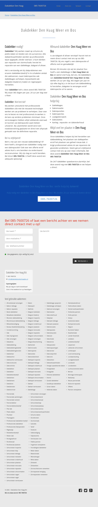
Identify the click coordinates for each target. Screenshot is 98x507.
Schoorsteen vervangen (38, 394)
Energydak (50, 372)
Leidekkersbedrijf (73, 342)
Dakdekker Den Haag (14, 5)
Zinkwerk (34, 462)
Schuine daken (35, 415)
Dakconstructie (11, 363)
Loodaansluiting (73, 357)
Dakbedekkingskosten (14, 351)
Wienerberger (35, 457)
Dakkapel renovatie (34, 372)
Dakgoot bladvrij (33, 315)
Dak (8, 333)
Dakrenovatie (51, 327)
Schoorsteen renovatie (14, 466)
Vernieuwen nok (36, 439)
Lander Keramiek (73, 336)
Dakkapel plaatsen (34, 369)
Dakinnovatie (32, 348)
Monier (70, 372)
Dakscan (49, 336)
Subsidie (33, 424)
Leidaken (71, 339)
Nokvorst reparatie (74, 384)
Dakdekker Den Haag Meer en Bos (22, 15)
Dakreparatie (51, 330)
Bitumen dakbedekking (14, 318)
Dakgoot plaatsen (33, 327)
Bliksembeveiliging (13, 324)
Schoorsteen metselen (14, 457)
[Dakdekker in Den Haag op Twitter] (86, 490)
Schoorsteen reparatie (14, 468)
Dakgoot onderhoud (34, 324)
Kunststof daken (73, 330)
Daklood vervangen (53, 309)
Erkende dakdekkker (53, 375)
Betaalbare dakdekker (14, 315)
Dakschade (50, 339)
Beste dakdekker (12, 312)
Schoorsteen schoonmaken (15, 472)
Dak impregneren (12, 336)
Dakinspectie (32, 351)
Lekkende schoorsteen (75, 348)
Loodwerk (71, 363)
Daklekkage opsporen (54, 303)
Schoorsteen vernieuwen (15, 480)
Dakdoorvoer (11, 390)
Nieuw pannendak (74, 381)
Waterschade (35, 454)
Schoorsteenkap (36, 403)
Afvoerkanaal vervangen (15, 303)
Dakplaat (50, 318)
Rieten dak (10, 436)
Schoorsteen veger (13, 477)
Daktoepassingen (52, 348)
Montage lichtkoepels (75, 375)
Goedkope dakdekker (54, 384)
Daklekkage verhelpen (54, 306)
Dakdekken (10, 369)
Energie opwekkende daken (56, 366)
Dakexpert (31, 306)
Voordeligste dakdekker (38, 448)
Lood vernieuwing (74, 354)
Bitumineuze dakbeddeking (16, 321)
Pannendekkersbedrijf (14, 406)
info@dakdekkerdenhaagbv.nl (18, 279)
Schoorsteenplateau (37, 406)
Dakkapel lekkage (33, 363)
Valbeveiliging (35, 433)
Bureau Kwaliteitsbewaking (15, 327)
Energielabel (51, 369)
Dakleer (30, 384)
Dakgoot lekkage (33, 321)
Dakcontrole (11, 366)
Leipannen (71, 345)
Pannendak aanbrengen (14, 397)
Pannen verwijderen (74, 390)
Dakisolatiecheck (33, 357)
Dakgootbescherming (35, 342)
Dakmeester (50, 312)
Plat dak (9, 409)
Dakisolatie (31, 354)
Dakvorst (50, 357)
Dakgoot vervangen (34, 339)
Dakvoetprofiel (52, 354)
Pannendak (10, 394)
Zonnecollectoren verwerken (40, 468)
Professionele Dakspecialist (15, 427)
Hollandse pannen (74, 312)
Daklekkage (31, 390)
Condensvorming (12, 330)
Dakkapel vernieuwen (35, 381)
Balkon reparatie (12, 309)
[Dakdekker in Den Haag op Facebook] (81, 490)
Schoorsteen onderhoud (15, 460)
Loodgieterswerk (73, 360)
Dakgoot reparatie (34, 333)
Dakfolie (30, 309)
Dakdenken (10, 378)
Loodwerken (72, 366)
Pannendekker (11, 403)
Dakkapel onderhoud (35, 366)
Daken (30, 303)
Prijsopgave (10, 418)
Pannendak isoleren (13, 400)
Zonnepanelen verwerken (39, 474)
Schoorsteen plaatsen (14, 462)
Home (7, 15)
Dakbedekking (11, 345)
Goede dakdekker (52, 381)
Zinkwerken (34, 466)
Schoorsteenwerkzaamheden (40, 412)
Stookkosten (35, 418)
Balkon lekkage (12, 306)
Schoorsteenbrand (37, 397)
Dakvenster (50, 351)
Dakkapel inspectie (34, 360)
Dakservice (50, 342)
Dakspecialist (51, 345)
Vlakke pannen (35, 442)
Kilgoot (70, 327)
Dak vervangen (11, 339)
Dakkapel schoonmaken (36, 378)
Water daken (35, 451)
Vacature (33, 430)
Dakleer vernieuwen (34, 387)
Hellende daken (52, 390)
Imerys (70, 318)
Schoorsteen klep (12, 451)
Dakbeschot (10, 357)
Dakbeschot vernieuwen (15, 360)
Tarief (32, 427)
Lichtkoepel (72, 351)
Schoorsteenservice (37, 409)
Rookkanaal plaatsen (13, 445)
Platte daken (11, 412)
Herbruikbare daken (74, 306)
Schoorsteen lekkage (13, 454)
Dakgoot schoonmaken (35, 336)
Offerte (70, 387)
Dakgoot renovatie (34, 330)
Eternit (49, 378)
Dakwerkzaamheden (53, 363)
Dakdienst (10, 384)
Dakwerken (50, 360)
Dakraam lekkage (52, 321)
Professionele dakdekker (15, 424)
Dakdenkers (10, 381)
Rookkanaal (10, 442)
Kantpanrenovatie (74, 324)
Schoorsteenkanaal (37, 400)
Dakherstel (31, 345)
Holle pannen (72, 315)
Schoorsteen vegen (13, 474)
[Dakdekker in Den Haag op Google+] (91, 490)
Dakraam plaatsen (53, 324)
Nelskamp (71, 378)
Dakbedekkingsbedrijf (14, 348)
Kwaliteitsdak (72, 333)
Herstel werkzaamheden (76, 309)
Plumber (9, 415)
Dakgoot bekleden (34, 312)
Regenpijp (10, 430)
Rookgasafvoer (11, 439)
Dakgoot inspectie (34, 318)
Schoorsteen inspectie (14, 448)
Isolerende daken (73, 321)
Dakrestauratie (51, 333)
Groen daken (51, 387)
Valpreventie (35, 436)
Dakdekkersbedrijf (13, 375)
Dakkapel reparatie (34, 375)
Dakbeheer (10, 354)
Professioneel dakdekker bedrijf (17, 421)
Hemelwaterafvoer (74, 303)
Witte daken (35, 460)
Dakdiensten (11, 387)
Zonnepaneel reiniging (38, 472)
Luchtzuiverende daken (75, 369)
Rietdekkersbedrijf (13, 433)
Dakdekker (10, 372)
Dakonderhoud (52, 315)
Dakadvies (10, 342)
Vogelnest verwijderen (38, 445)
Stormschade (35, 421)
